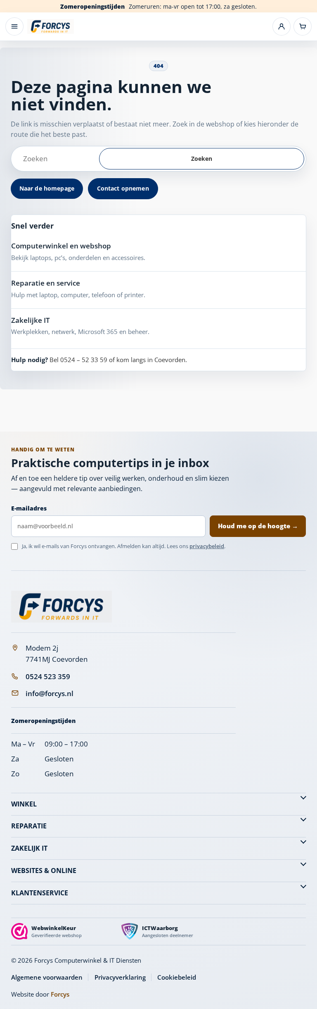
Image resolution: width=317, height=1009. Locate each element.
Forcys (60, 994)
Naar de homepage (46, 188)
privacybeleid (206, 546)
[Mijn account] (281, 26)
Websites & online (43, 870)
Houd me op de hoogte (258, 526)
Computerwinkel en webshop (61, 245)
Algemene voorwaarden (47, 977)
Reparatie (29, 825)
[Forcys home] (61, 607)
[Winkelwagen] (302, 26)
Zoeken (202, 158)
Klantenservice (39, 892)
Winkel (24, 804)
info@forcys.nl (49, 693)
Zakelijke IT (30, 320)
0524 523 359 (48, 676)
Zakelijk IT (29, 848)
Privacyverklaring (120, 977)
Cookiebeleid (176, 977)
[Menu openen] (14, 26)
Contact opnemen (123, 188)
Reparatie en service (45, 283)
